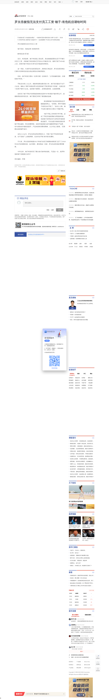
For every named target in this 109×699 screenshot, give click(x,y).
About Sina (87, 661)
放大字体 (64, 29)
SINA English (87, 667)
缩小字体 (59, 29)
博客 (46, 2)
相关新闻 (20, 234)
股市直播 (72, 611)
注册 (81, 1)
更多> (81, 651)
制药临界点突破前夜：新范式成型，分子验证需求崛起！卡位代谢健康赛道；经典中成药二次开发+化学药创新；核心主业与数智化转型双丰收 (81, 51)
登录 (48, 210)
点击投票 (41, 40)
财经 (32, 2)
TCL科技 (71, 89)
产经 (28, 16)
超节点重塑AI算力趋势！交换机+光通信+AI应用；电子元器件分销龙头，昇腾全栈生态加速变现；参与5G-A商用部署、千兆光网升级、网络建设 (81, 62)
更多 (60, 2)
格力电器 (71, 95)
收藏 (68, 29)
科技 (41, 2)
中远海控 (71, 92)
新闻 (22, 2)
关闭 (64, 331)
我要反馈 (63, 170)
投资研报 (72, 35)
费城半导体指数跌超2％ (41, 694)
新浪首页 (17, 2)
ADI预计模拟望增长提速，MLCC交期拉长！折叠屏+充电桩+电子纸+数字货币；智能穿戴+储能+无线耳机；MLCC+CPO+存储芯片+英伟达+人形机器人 (81, 40)
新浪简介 (71, 661)
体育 (27, 2)
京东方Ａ (71, 85)
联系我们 (71, 664)
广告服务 (79, 661)
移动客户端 (88, 1)
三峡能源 (71, 82)
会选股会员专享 (89, 56)
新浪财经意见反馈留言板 (77, 655)
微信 (78, 29)
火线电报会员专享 (89, 45)
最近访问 (75, 73)
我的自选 (88, 73)
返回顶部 (97, 675)
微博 (73, 29)
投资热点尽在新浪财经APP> (36, 234)
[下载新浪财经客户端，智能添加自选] (81, 99)
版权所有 (86, 674)
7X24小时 (73, 189)
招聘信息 (79, 664)
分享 (82, 29)
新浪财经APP (48, 29)
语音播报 (97, 663)
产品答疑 (71, 667)
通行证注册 (87, 664)
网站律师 (79, 667)
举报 (55, 29)
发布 (59, 210)
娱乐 (36, 2)
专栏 (55, 2)
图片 (50, 2)
